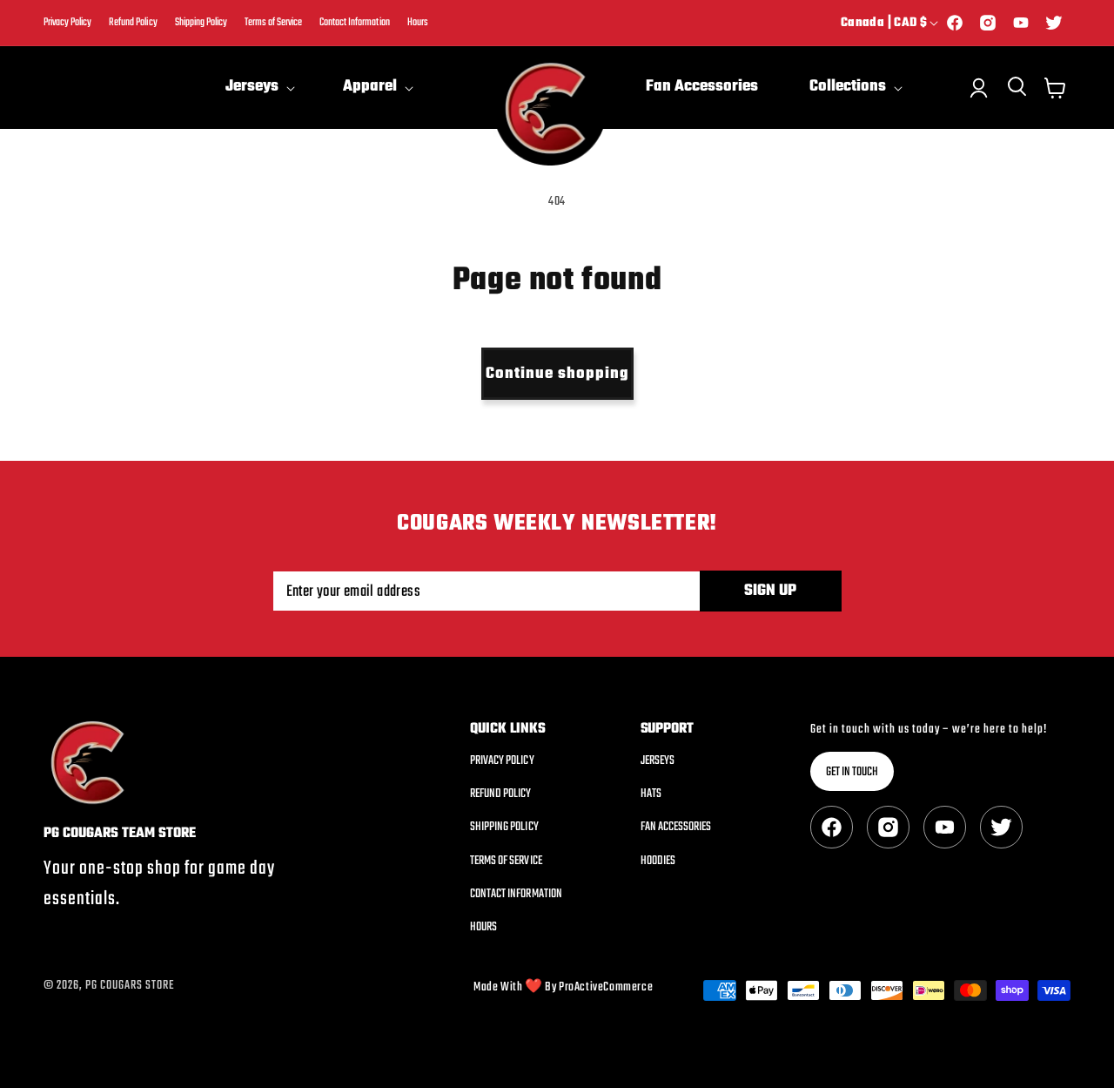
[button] (258, 87)
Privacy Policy (67, 23)
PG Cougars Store (129, 986)
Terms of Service (273, 23)
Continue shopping (557, 374)
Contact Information (354, 23)
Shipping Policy (201, 23)
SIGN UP (770, 591)
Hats (651, 794)
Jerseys (657, 761)
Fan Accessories (676, 827)
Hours (417, 23)
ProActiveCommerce (606, 987)
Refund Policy (133, 23)
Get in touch (852, 772)
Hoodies (658, 861)
